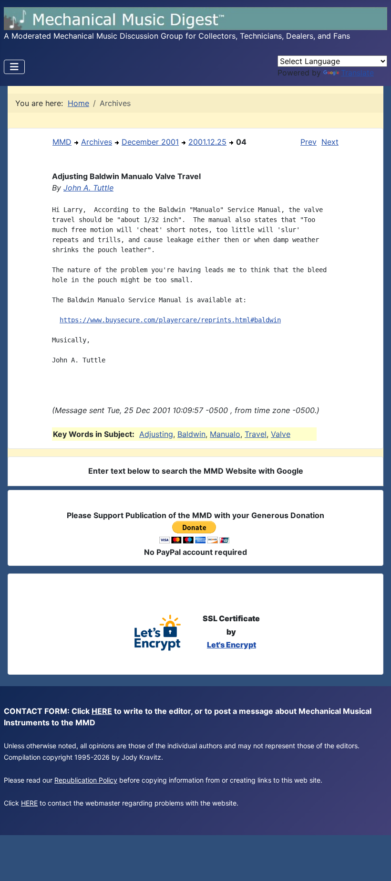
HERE (102, 711)
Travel (256, 434)
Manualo (225, 434)
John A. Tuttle (88, 187)
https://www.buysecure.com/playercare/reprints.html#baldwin (170, 320)
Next (330, 142)
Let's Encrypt (231, 644)
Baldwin (191, 434)
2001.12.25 (207, 142)
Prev (308, 142)
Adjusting (156, 434)
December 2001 (150, 142)
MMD (62, 142)
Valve (280, 434)
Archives (96, 142)
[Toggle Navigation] (14, 67)
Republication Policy (85, 780)
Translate (357, 72)
